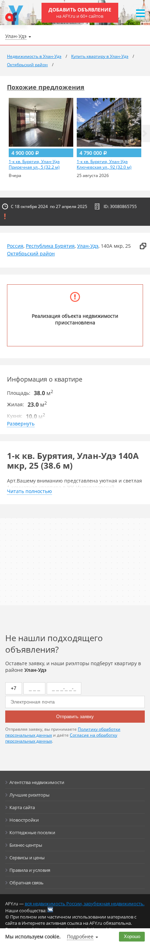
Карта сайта (22, 807)
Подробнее (80, 936)
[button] (145, 133)
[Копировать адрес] (143, 246)
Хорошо (132, 936)
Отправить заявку (75, 716)
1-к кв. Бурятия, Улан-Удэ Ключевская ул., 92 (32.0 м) (104, 164)
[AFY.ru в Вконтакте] (50, 909)
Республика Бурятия (50, 246)
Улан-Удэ (87, 246)
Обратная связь (26, 882)
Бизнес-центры (25, 845)
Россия (15, 246)
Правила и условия (29, 870)
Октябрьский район (31, 253)
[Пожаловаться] (5, 216)
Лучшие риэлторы (29, 795)
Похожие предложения (45, 87)
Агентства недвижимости (36, 782)
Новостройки (24, 820)
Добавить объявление (79, 12)
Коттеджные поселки (32, 832)
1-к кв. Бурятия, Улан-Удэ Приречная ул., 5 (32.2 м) (34, 164)
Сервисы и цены (27, 857)
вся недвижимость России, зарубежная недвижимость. (84, 903)
